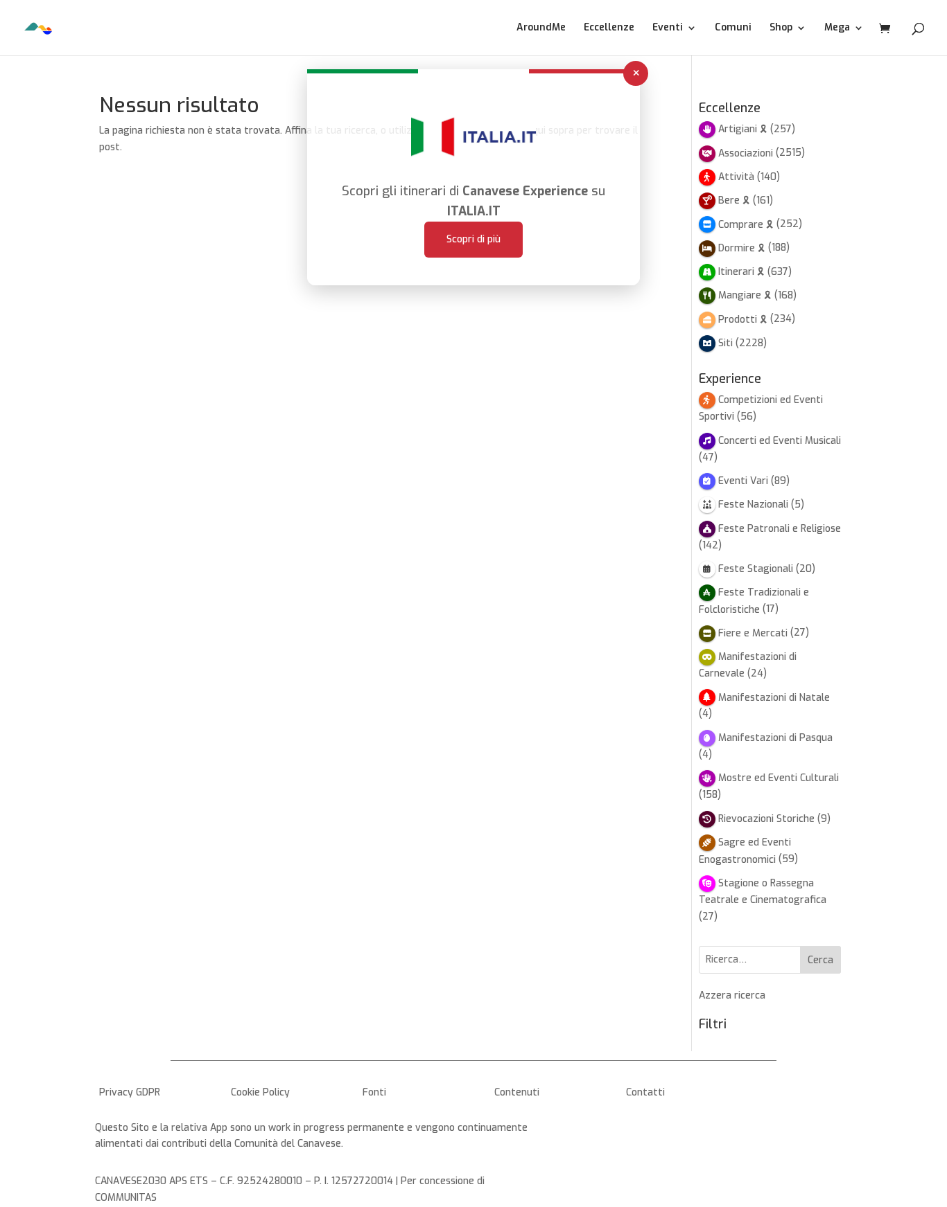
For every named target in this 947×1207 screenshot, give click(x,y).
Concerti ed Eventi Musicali (779, 440)
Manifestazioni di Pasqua (775, 737)
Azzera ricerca (732, 995)
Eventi (667, 28)
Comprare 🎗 (746, 224)
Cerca (820, 960)
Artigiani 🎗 (742, 129)
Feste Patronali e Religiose (779, 528)
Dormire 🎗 (741, 248)
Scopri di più (473, 239)
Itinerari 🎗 (741, 271)
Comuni (733, 28)
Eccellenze (609, 28)
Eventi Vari (743, 481)
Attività (736, 177)
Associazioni (745, 153)
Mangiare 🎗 (745, 295)
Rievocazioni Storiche (766, 818)
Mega (837, 28)
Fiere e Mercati (753, 633)
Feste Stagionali (755, 568)
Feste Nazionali (753, 504)
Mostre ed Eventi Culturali (778, 778)
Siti (725, 343)
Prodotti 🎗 (742, 319)
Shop (781, 28)
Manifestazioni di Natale (774, 697)
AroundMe (541, 28)
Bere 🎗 (734, 200)
